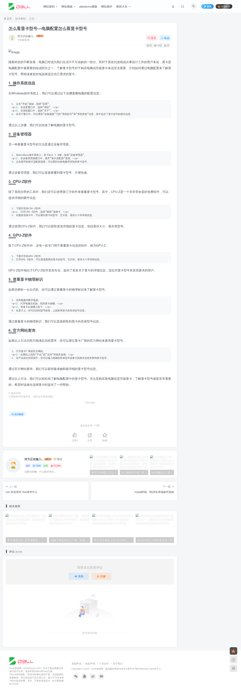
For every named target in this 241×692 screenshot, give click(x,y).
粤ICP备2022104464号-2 (148, 668)
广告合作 (104, 663)
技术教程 (20, 18)
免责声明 (90, 663)
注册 (103, 576)
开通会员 (225, 6)
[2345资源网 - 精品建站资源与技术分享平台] (21, 660)
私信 (166, 38)
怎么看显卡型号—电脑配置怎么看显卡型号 (47, 28)
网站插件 (106, 6)
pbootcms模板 (88, 6)
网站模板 (67, 6)
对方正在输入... (27, 36)
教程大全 (121, 6)
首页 (9, 18)
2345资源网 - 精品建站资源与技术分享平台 (112, 668)
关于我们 (118, 663)
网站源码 (49, 6)
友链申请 (76, 663)
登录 (80, 576)
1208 (38, 465)
